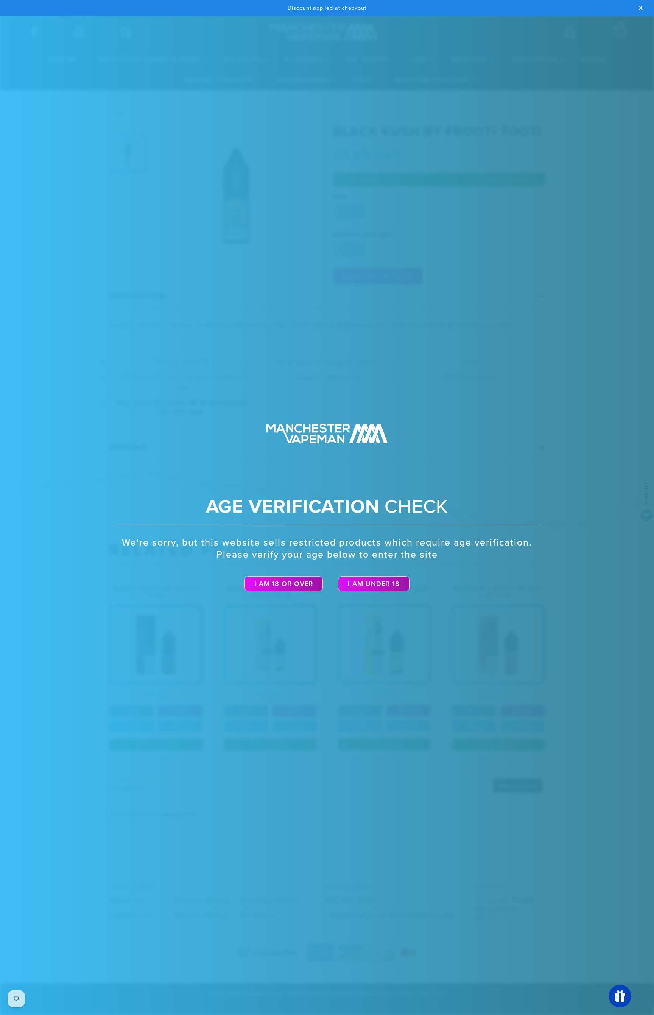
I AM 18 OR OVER (283, 584)
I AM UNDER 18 (374, 584)
